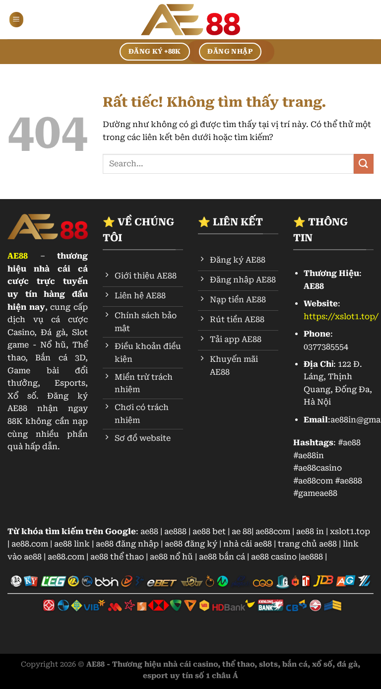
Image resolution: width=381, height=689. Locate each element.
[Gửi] (364, 163)
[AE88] (190, 20)
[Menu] (16, 19)
